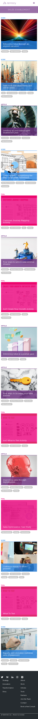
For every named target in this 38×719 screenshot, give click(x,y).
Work (23, 684)
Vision (21, 577)
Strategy (25, 51)
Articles (23, 688)
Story (24, 227)
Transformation (6, 272)
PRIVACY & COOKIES (18, 715)
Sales (3, 93)
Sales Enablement (15, 51)
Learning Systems (15, 138)
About (23, 680)
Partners (24, 695)
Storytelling (22, 93)
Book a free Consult (28, 706)
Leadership (5, 227)
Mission (4, 359)
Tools (22, 692)
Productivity (26, 138)
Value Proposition (7, 96)
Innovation (5, 51)
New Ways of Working (8, 183)
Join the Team (26, 699)
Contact (23, 703)
